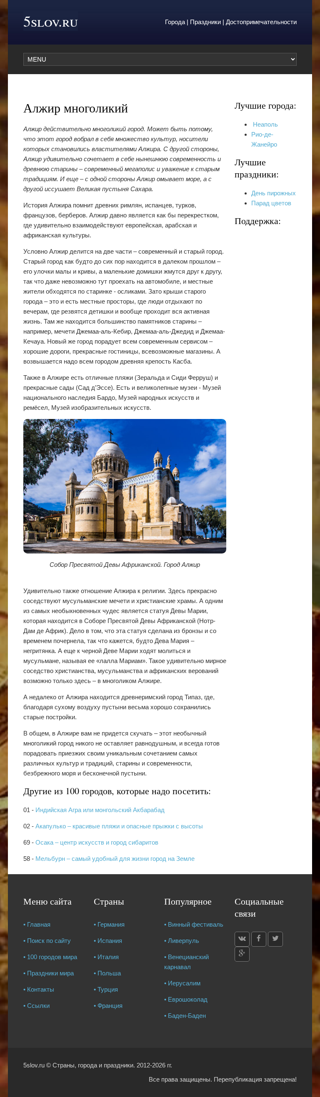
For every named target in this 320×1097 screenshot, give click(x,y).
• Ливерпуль (181, 940)
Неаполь (264, 124)
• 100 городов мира (50, 956)
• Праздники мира (48, 973)
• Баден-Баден (185, 1015)
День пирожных (273, 193)
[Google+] (242, 954)
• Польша (107, 973)
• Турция (106, 989)
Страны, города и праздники (92, 1065)
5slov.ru (50, 21)
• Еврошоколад (186, 999)
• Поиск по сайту (47, 940)
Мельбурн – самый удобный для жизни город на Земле (115, 858)
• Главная (36, 924)
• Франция (108, 1005)
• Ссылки (36, 1005)
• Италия (106, 956)
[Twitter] (275, 939)
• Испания (108, 940)
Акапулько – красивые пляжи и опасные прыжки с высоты (119, 826)
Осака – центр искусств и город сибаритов (96, 842)
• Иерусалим (182, 983)
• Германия (109, 924)
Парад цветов (271, 203)
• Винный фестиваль (193, 924)
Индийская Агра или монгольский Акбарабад (100, 809)
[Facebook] (258, 939)
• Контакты (38, 989)
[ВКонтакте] (242, 939)
